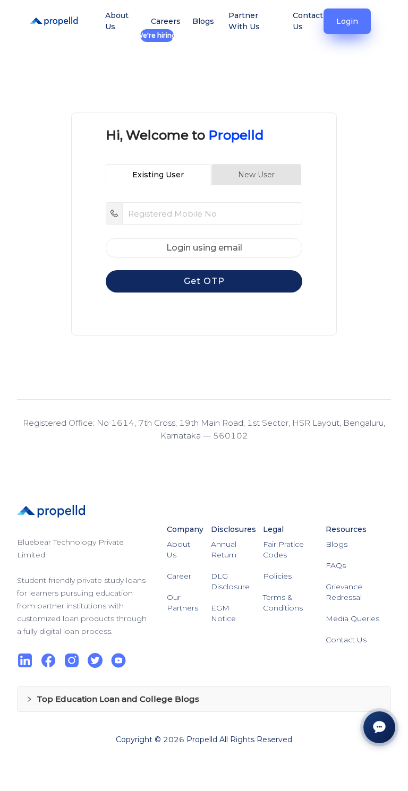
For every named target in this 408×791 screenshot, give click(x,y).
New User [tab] (256, 174)
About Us (117, 21)
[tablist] (204, 174)
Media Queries (352, 618)
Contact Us (308, 21)
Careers (156, 26)
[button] (204, 699)
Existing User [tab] (158, 174)
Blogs (201, 21)
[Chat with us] (379, 727)
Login (347, 21)
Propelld (201, 739)
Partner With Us (244, 21)
